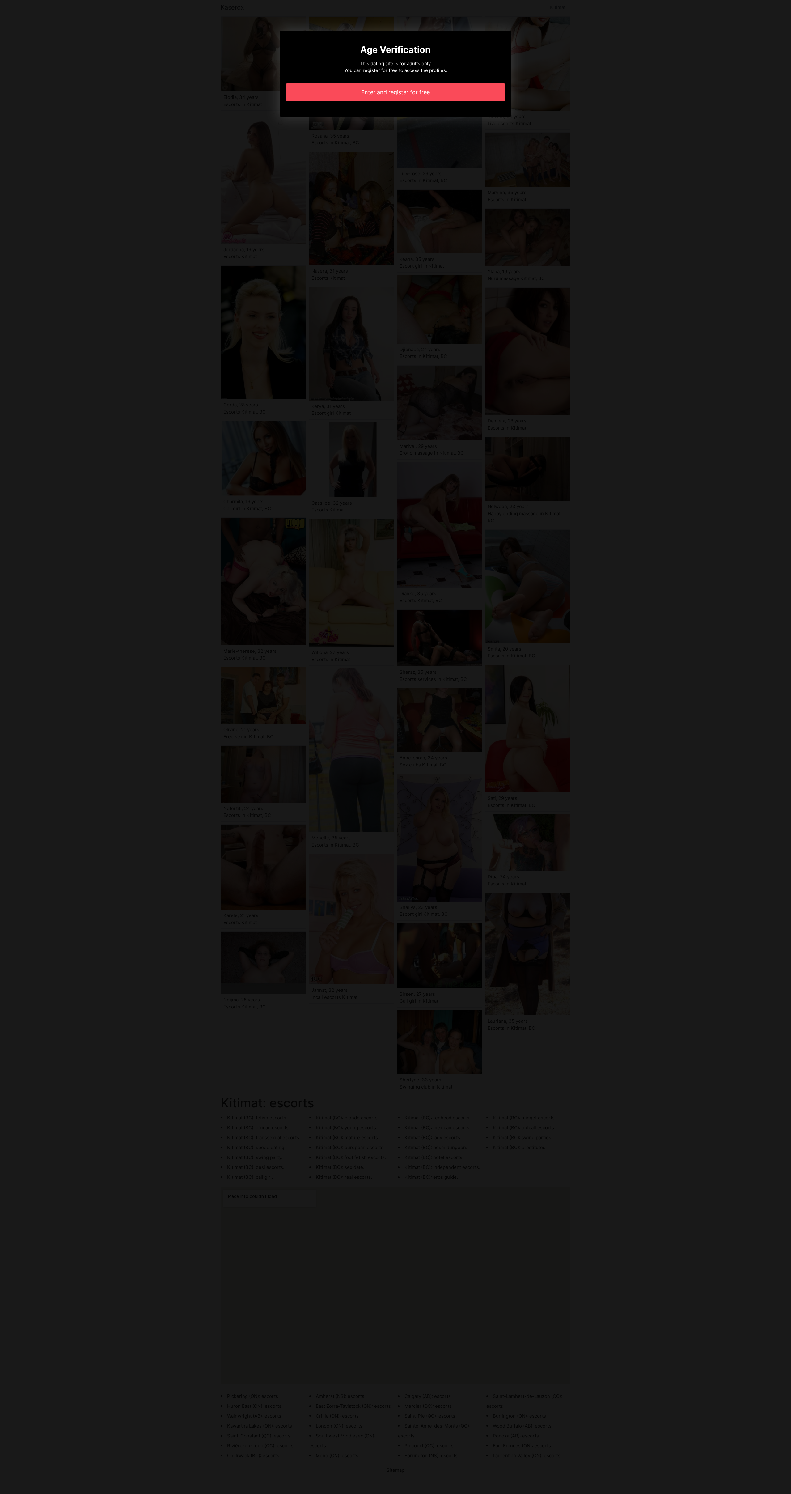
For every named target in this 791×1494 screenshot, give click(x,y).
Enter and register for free (395, 92)
